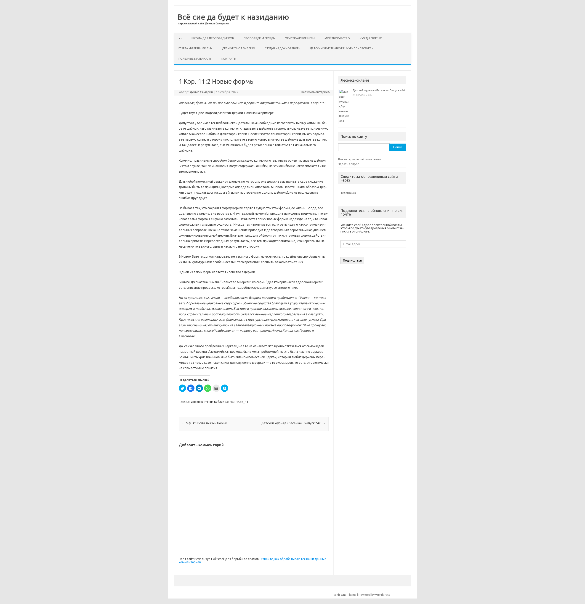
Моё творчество (337, 38)
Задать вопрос (348, 164)
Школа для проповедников (212, 38)
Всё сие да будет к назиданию (233, 16)
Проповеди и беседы (259, 38)
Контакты (228, 58)
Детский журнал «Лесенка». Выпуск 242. (293, 423)
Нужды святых (371, 38)
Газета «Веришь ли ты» (195, 48)
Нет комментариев (315, 92)
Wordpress (382, 594)
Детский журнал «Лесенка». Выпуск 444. (379, 90)
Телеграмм (348, 192)
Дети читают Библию (238, 48)
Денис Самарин (201, 92)
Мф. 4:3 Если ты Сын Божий (204, 423)
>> (180, 38)
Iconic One (339, 594)
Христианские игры (300, 38)
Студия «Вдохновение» (282, 48)
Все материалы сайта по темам (359, 159)
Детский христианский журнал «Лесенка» (341, 48)
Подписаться (352, 260)
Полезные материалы (195, 58)
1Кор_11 (242, 401)
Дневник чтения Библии (207, 401)
